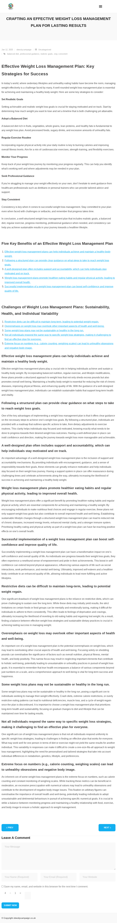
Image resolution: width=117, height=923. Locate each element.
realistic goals (47, 54)
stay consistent (60, 54)
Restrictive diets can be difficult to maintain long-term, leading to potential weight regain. (52, 321)
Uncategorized (44, 49)
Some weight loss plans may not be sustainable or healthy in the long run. (44, 330)
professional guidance (29, 54)
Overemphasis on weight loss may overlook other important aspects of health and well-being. (54, 326)
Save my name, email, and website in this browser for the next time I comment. (46, 886)
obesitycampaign (23, 49)
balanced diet (13, 54)
